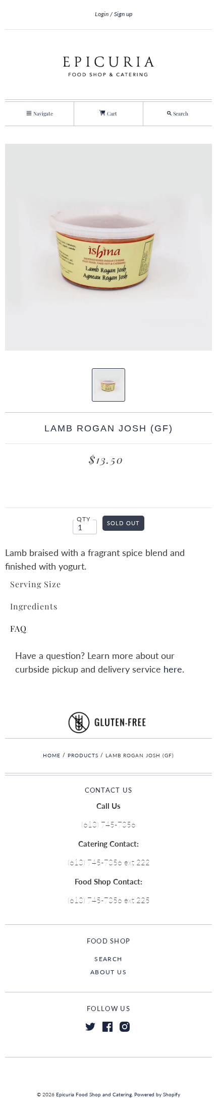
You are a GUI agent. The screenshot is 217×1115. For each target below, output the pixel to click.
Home (52, 755)
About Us (108, 972)
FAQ (18, 628)
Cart (111, 113)
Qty (84, 519)
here (173, 669)
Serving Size (35, 584)
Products (83, 755)
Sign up (123, 14)
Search (108, 959)
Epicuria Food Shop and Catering (94, 1094)
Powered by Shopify (157, 1094)
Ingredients (34, 606)
